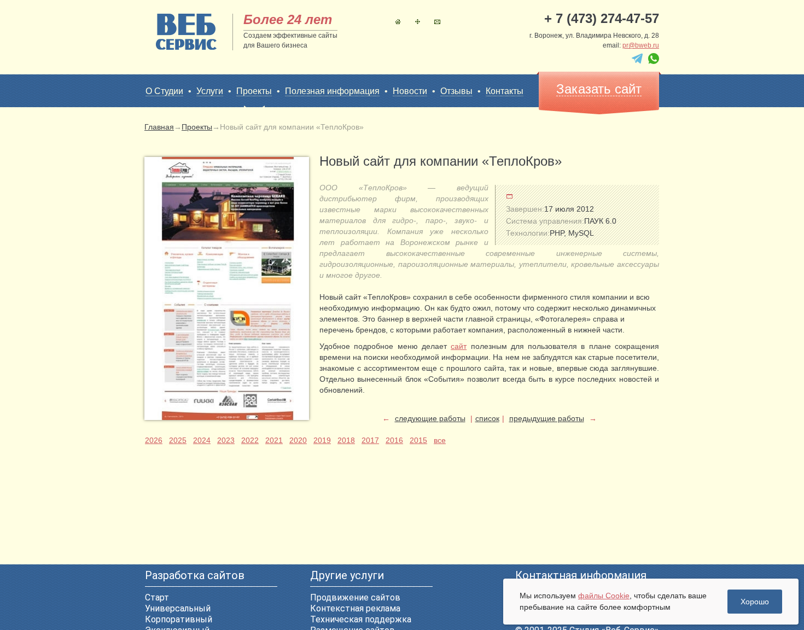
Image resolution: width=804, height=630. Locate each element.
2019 (322, 440)
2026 (153, 440)
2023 (226, 440)
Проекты (254, 91)
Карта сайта (417, 21)
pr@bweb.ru (640, 45)
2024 (202, 440)
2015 (418, 440)
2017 (370, 440)
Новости (410, 91)
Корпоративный (178, 619)
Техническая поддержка (360, 619)
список (487, 418)
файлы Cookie (604, 595)
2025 (178, 440)
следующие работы (430, 418)
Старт (157, 597)
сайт (459, 346)
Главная (398, 21)
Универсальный (178, 608)
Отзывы (456, 91)
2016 (394, 440)
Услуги (209, 91)
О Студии (164, 91)
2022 (250, 440)
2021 (274, 440)
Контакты (437, 21)
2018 (346, 440)
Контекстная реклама (355, 608)
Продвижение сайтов (355, 597)
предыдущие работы (546, 418)
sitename (186, 31)
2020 (298, 440)
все (440, 440)
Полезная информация (332, 91)
